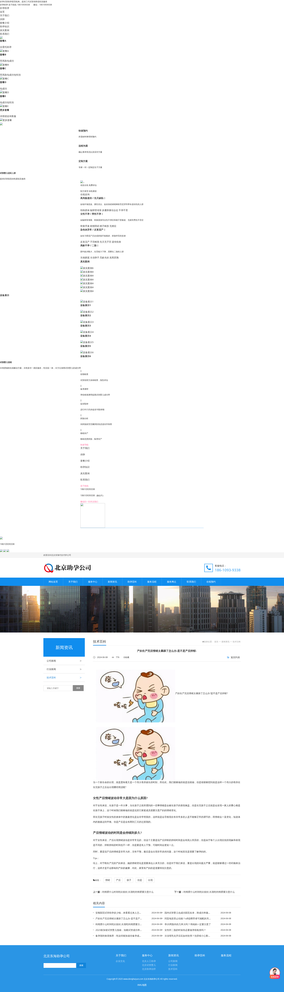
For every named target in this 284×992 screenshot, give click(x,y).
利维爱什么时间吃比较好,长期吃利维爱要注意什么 (123, 891)
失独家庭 (85, 257)
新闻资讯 (112, 581)
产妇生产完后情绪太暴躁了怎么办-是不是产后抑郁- (118, 918)
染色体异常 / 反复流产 (92, 229)
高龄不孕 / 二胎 (88, 245)
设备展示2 (85, 315)
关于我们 (4, 15)
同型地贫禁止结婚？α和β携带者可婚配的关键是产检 (188, 918)
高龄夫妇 (104, 257)
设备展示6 (85, 356)
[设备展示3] (87, 321)
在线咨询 (85, 194)
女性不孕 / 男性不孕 (91, 213)
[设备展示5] (87, 342)
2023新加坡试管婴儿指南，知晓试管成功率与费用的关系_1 (118, 930)
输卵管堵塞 (96, 210)
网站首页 (53, 581)
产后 (118, 880)
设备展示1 (85, 305)
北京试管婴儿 (149, 965)
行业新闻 (64, 669)
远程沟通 (83, 145)
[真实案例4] (87, 271)
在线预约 (211, 581)
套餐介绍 (4, 22)
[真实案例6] (87, 267)
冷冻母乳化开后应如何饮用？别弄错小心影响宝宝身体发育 (188, 935)
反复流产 (85, 241)
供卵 (2, 19)
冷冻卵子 (94, 257)
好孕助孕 (4, 8)
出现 (150, 880)
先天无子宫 (105, 241)
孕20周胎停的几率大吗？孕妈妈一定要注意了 (188, 924)
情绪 (107, 880)
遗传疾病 (116, 241)
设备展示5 (85, 345)
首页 (2, 11)
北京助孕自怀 (149, 969)
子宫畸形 (94, 241)
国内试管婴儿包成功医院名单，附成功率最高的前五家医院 (188, 912)
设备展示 (4, 295)
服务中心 (92, 581)
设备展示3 (85, 325)
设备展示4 (85, 335)
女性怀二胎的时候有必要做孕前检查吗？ (185, 930)
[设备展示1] (87, 301)
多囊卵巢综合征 (110, 210)
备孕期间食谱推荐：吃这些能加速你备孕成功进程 (118, 935)
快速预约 (83, 130)
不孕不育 (123, 210)
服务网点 (171, 581)
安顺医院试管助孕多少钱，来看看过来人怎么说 (118, 912)
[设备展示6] (87, 352)
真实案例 (4, 30)
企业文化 (120, 961)
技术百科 (64, 677)
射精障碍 (94, 225)
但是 (139, 880)
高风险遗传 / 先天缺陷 (92, 198)
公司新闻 (64, 661)
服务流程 (151, 581)
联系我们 (4, 33)
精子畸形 (104, 225)
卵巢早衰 (85, 225)
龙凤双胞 (114, 257)
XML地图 (142, 984)
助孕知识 (4, 26)
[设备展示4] (87, 331)
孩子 (129, 880)
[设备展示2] (87, 311)
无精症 (112, 225)
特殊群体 (85, 210)
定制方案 (83, 161)
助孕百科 (132, 581)
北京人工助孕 (149, 961)
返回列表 (235, 657)
